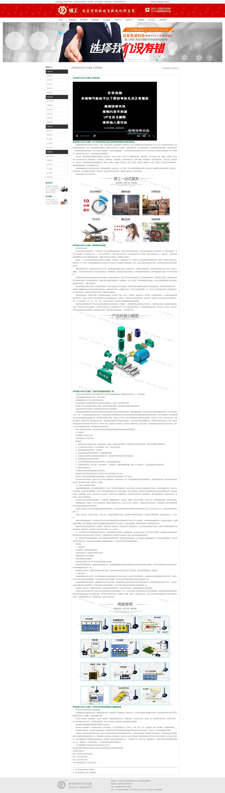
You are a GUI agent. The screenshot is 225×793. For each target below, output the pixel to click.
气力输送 (106, 20)
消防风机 (50, 118)
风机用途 (50, 97)
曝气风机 (50, 109)
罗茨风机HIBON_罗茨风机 (86, 769)
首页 (61, 20)
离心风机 (50, 84)
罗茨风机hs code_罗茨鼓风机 (87, 772)
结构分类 (50, 71)
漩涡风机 (50, 80)
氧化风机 (50, 114)
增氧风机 (50, 105)
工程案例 (140, 20)
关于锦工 (152, 20)
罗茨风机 (90, 2)
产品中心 (118, 20)
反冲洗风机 (50, 101)
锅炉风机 (50, 122)
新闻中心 (129, 20)
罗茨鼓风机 (82, 2)
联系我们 (167, 2)
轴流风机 (50, 92)
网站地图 (160, 2)
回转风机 (95, 20)
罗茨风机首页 (167, 68)
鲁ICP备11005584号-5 (125, 784)
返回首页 (153, 2)
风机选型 (72, 20)
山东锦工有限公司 (144, 781)
